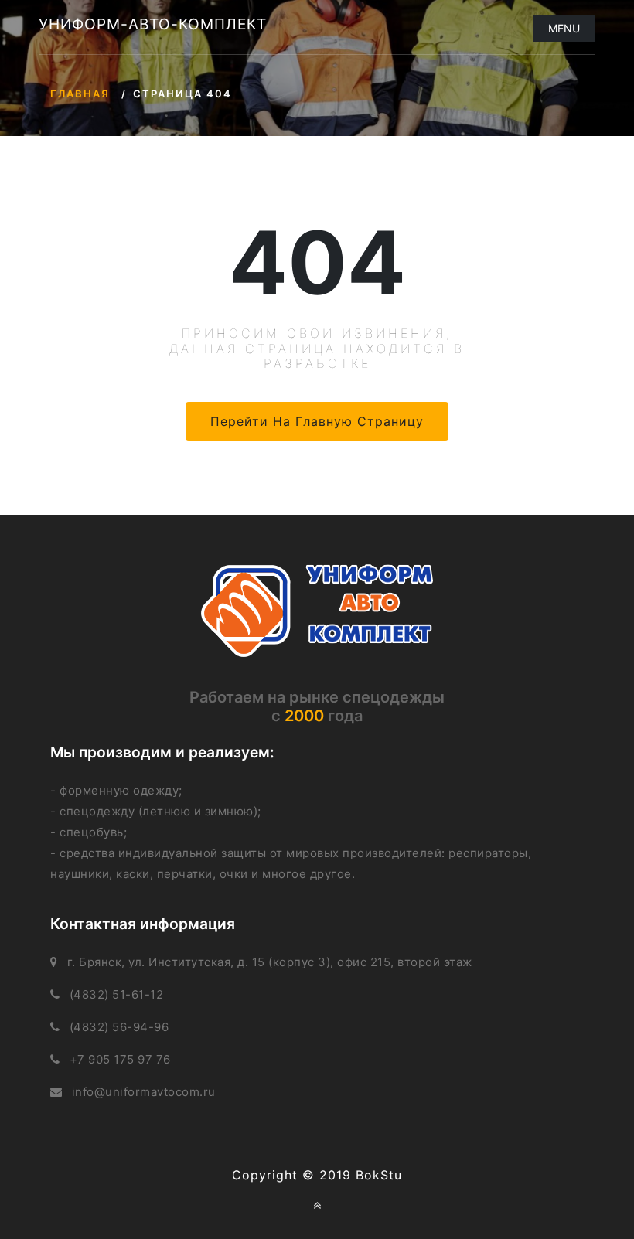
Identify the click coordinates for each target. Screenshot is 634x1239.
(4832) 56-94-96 (119, 1026)
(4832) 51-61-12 (117, 994)
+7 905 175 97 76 (120, 1059)
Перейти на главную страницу (317, 421)
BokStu (379, 1175)
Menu (564, 28)
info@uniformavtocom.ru (144, 1091)
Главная (80, 93)
